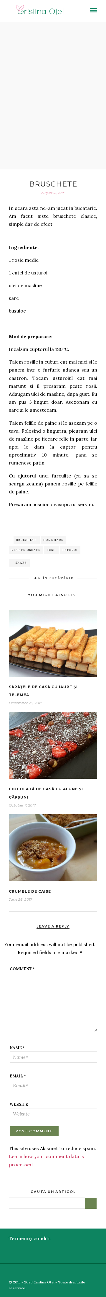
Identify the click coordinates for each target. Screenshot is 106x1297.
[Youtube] (85, 1272)
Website (19, 1104)
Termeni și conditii (30, 1238)
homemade (53, 540)
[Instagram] (102, 1272)
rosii (51, 550)
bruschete (26, 540)
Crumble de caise (30, 891)
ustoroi (70, 550)
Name (17, 1047)
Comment (22, 968)
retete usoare (26, 550)
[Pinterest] (93, 1272)
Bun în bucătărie (53, 578)
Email (18, 1076)
